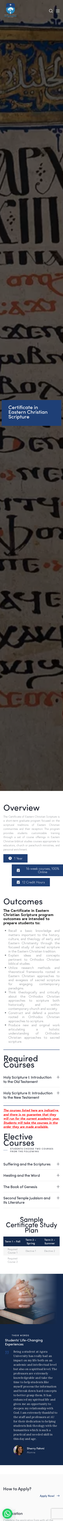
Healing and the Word (21, 1175)
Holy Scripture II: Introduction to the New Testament (28, 1095)
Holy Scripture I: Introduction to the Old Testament (27, 1079)
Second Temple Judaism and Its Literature (26, 1200)
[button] (15, 858)
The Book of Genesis (20, 1186)
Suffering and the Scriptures (27, 1164)
